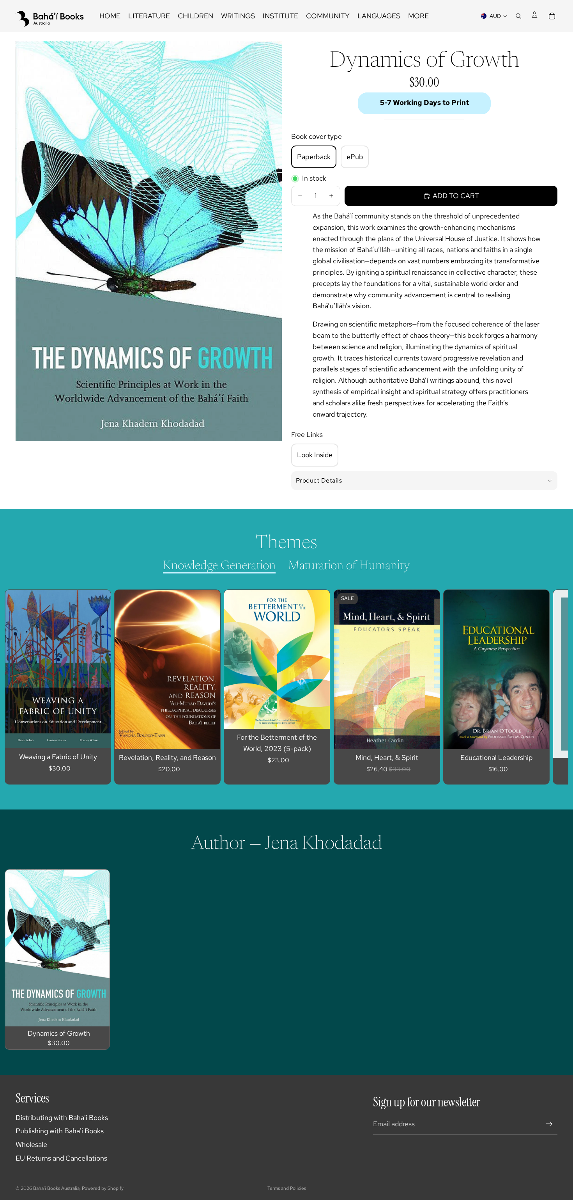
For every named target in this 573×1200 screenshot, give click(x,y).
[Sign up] (549, 1124)
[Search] (518, 16)
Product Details (319, 480)
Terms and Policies (286, 1188)
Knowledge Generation (219, 566)
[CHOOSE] (97, 1014)
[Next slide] (544, 687)
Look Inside (314, 454)
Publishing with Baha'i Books (60, 1130)
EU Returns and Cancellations (61, 1158)
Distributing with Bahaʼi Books (62, 1117)
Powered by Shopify (103, 1188)
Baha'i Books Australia (56, 1188)
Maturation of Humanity (349, 566)
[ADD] (99, 736)
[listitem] (418, 16)
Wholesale (31, 1144)
